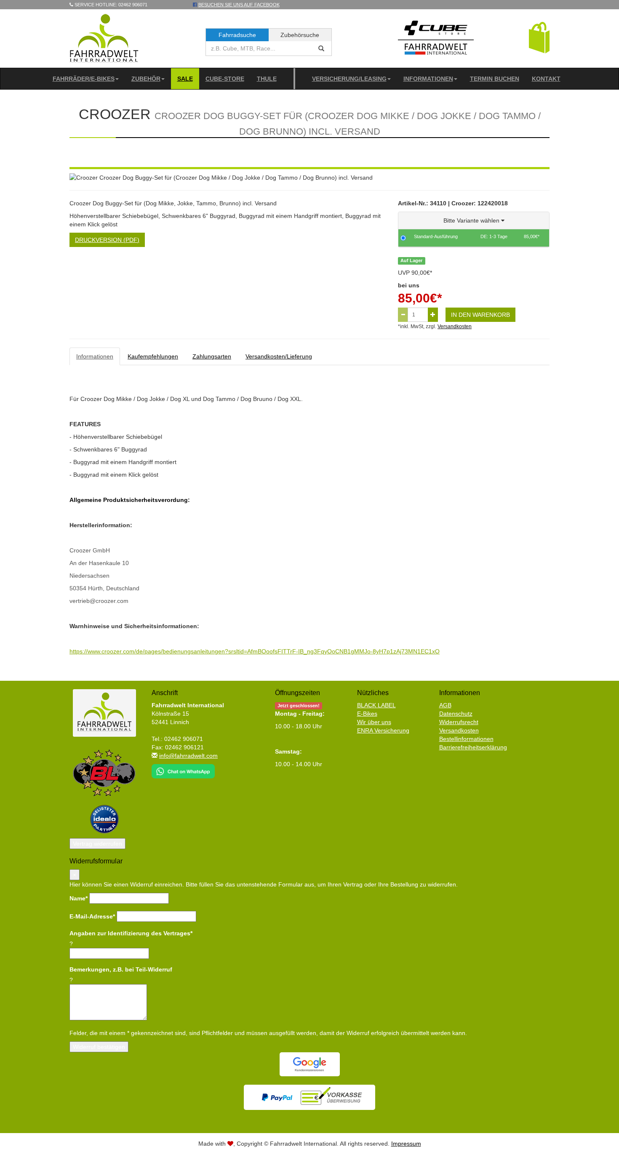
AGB (445, 705)
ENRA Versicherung (383, 730)
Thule (267, 78)
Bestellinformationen (466, 738)
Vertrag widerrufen (97, 843)
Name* (78, 898)
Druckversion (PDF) (107, 239)
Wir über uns (374, 722)
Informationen (428, 78)
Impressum (406, 1143)
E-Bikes (367, 713)
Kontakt (546, 78)
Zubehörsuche (299, 35)
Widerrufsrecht (458, 722)
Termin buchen (494, 78)
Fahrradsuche (237, 35)
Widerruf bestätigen (99, 1046)
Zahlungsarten (211, 356)
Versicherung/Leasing (349, 78)
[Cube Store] (436, 39)
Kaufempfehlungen (153, 356)
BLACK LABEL (376, 705)
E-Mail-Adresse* (92, 916)
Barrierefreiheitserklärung (473, 747)
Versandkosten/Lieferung (278, 356)
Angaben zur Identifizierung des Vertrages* (130, 933)
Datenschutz (455, 713)
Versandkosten (455, 326)
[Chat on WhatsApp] (183, 768)
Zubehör (145, 78)
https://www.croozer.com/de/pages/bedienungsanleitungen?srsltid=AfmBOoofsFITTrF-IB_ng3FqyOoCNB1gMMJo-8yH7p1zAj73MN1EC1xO (254, 651)
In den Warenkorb (480, 314)
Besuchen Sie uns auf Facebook (239, 4)
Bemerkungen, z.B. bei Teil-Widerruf (120, 969)
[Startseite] (104, 38)
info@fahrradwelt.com (188, 755)
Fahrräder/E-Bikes (84, 78)
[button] (539, 37)
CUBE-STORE (224, 78)
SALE (185, 78)
